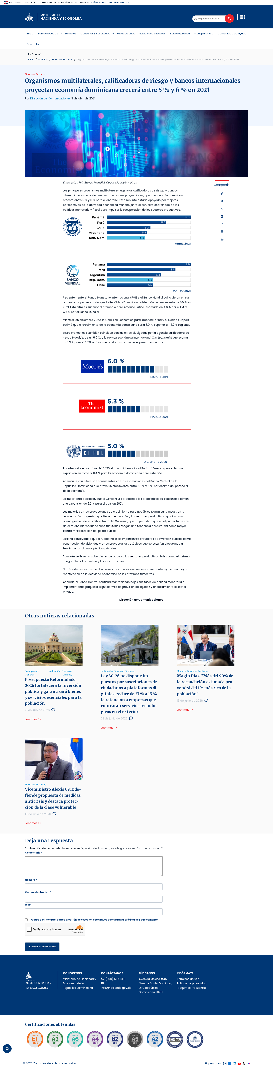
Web (28, 904)
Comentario (33, 852)
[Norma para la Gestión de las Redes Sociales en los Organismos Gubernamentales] (35, 1039)
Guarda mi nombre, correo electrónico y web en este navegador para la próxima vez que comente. (94, 919)
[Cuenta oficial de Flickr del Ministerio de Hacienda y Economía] (248, 1063)
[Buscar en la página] (229, 18)
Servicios (70, 33)
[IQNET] (175, 1040)
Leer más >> (33, 719)
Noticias (43, 59)
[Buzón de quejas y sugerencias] (7, 1048)
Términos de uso (188, 979)
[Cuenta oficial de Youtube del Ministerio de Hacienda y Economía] (239, 1063)
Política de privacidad (191, 983)
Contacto (33, 44)
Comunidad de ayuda (232, 33)
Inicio (30, 33)
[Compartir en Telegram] (222, 216)
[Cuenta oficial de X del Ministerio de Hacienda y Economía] (244, 1063)
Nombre (31, 880)
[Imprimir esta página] (222, 239)
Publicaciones (126, 33)
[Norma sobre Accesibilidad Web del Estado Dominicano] (115, 1039)
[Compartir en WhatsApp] (222, 209)
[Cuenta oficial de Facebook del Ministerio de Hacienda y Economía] (229, 1063)
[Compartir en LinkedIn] (222, 224)
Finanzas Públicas (62, 59)
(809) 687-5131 (115, 979)
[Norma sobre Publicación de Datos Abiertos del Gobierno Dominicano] (55, 1039)
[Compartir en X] (222, 201)
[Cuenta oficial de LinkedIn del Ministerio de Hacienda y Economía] (234, 1063)
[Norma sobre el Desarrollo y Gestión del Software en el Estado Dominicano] (75, 1039)
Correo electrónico (38, 892)
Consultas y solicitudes (96, 33)
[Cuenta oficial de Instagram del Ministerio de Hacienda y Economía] (224, 1063)
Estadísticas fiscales (152, 33)
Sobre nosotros (49, 33)
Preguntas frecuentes (191, 988)
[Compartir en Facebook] (222, 194)
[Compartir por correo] (222, 231)
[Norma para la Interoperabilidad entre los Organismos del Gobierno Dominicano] (95, 1039)
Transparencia (203, 33)
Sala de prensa (180, 33)
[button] (243, 17)
